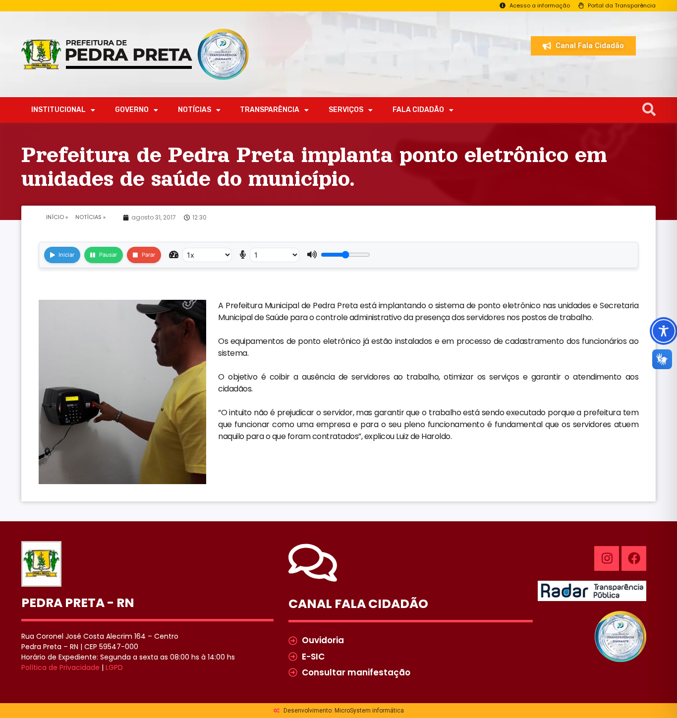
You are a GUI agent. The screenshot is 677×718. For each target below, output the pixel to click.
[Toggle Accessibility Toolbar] (664, 331)
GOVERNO (132, 110)
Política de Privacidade (60, 667)
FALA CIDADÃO (418, 110)
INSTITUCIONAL (58, 110)
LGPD (114, 667)
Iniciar (66, 254)
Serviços (346, 110)
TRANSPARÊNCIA (269, 110)
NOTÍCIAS (194, 110)
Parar (148, 254)
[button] (649, 110)
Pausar (108, 254)
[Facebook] (633, 558)
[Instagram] (606, 558)
